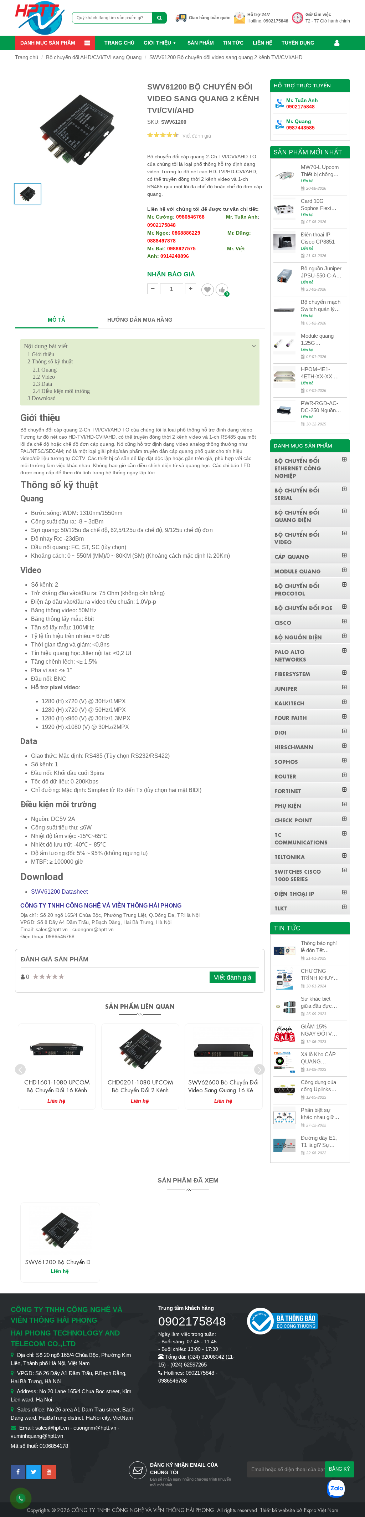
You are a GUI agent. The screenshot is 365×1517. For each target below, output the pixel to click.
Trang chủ (119, 43)
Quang (45, 370)
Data (42, 384)
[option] (27, 196)
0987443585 (300, 128)
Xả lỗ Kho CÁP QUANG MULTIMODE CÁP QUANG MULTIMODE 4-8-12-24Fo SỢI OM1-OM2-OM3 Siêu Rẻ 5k (320, 1058)
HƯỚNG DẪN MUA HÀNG (140, 320)
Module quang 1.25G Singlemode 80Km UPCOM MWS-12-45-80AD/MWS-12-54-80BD (319, 340)
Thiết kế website (277, 1509)
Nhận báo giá (171, 274)
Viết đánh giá (196, 136)
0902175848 (275, 21)
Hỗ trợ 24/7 (258, 14)
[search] (159, 18)
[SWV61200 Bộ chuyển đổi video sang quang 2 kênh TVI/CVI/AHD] (60, 1230)
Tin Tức (233, 43)
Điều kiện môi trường (61, 391)
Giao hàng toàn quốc (209, 17)
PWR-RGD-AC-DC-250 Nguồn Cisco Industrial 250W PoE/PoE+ (320, 407)
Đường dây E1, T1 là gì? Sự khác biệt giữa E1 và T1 (321, 1142)
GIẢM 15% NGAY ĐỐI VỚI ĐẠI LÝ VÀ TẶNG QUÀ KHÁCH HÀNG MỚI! (319, 1030)
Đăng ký (339, 1469)
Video (44, 377)
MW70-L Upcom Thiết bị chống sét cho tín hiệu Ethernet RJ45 (320, 171)
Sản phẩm (200, 43)
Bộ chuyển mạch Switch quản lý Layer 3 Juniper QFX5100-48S (320, 306)
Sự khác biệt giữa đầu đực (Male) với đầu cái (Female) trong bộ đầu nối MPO (319, 1003)
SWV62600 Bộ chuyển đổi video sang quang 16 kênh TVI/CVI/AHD (223, 1089)
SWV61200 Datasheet (59, 892)
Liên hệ (262, 43)
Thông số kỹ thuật (50, 361)
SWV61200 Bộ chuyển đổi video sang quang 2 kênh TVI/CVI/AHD (226, 57)
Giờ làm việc (318, 14)
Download (41, 398)
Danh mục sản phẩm (47, 43)
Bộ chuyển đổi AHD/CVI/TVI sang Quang (94, 57)
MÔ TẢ (56, 320)
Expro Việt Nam (321, 1509)
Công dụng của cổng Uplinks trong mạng (318, 1086)
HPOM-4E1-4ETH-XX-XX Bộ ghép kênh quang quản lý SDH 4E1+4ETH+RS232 (321, 373)
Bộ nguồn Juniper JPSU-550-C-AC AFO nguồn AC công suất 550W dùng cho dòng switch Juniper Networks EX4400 (321, 272)
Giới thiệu (157, 43)
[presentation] (20, 1069)
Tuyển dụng (298, 43)
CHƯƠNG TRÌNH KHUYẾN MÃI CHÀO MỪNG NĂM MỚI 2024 (321, 975)
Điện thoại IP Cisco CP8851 (318, 238)
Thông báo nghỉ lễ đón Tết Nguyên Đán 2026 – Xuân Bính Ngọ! (318, 947)
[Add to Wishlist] (207, 290)
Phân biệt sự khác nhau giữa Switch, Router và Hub (319, 1114)
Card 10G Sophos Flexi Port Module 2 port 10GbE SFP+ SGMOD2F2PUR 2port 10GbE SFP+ (319, 205)
